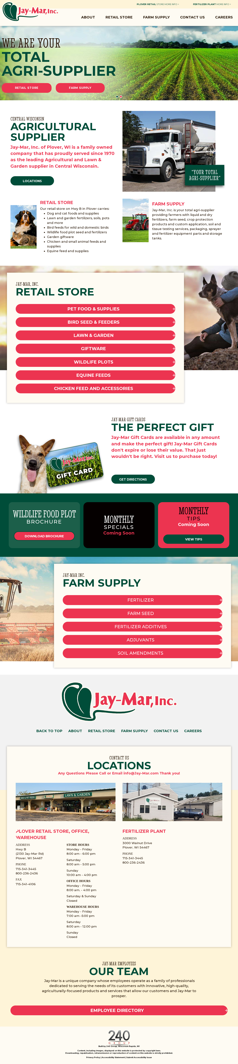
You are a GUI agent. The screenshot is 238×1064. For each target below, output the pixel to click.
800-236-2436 (27, 873)
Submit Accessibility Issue (139, 1057)
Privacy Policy (93, 1057)
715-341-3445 (26, 869)
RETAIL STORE (56, 202)
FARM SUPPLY (168, 203)
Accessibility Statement (113, 1057)
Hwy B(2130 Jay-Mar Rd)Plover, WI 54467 (30, 853)
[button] (158, 4)
